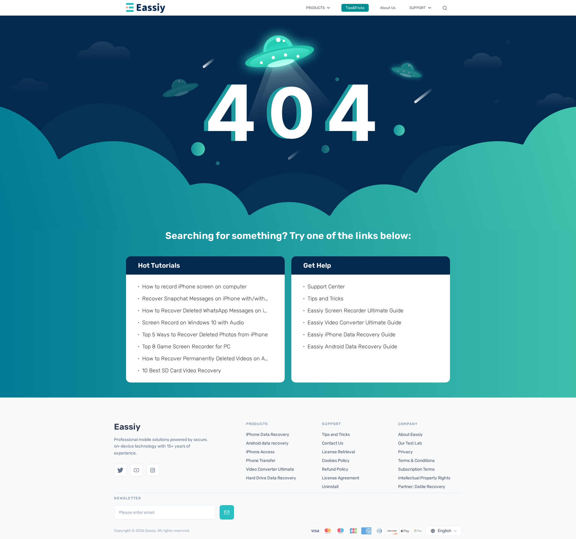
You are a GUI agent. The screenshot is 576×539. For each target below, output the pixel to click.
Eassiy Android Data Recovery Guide (352, 346)
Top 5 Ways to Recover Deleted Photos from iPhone (205, 334)
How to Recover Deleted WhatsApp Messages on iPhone (206, 310)
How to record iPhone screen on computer (194, 286)
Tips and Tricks (326, 298)
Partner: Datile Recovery (421, 486)
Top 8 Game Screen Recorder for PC (186, 346)
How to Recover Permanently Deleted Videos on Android (206, 358)
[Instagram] (152, 470)
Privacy (405, 451)
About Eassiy (410, 434)
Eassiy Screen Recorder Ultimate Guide (356, 310)
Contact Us (332, 443)
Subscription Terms (416, 469)
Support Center (326, 286)
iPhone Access (260, 451)
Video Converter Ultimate (270, 469)
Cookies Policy (336, 460)
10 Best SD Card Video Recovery (181, 370)
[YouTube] (136, 470)
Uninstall (330, 486)
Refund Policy (335, 469)
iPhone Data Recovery (267, 434)
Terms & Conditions (416, 460)
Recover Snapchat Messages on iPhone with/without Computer (206, 298)
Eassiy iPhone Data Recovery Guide (351, 334)
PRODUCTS (315, 8)
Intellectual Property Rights (424, 478)
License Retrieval (338, 451)
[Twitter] (120, 470)
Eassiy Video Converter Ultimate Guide (354, 322)
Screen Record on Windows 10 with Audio (193, 322)
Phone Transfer (260, 460)
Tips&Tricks (355, 8)
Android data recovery (267, 443)
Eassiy (127, 427)
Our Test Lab (410, 443)
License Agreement (340, 478)
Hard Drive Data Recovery (271, 478)
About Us (387, 8)
